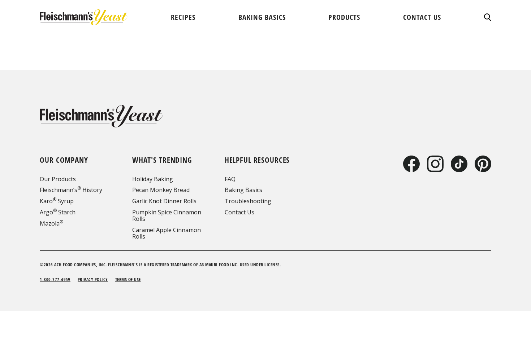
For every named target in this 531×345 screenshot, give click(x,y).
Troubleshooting (248, 201)
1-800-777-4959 (55, 279)
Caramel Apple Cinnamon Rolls (166, 233)
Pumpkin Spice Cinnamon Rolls (166, 215)
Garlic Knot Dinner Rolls (164, 201)
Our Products (58, 179)
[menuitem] (183, 17)
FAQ (230, 179)
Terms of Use (128, 279)
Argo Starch (57, 212)
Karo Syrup (57, 201)
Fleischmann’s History (71, 190)
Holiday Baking (152, 179)
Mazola (51, 223)
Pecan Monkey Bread (161, 190)
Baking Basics (243, 190)
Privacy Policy (93, 279)
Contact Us (239, 212)
